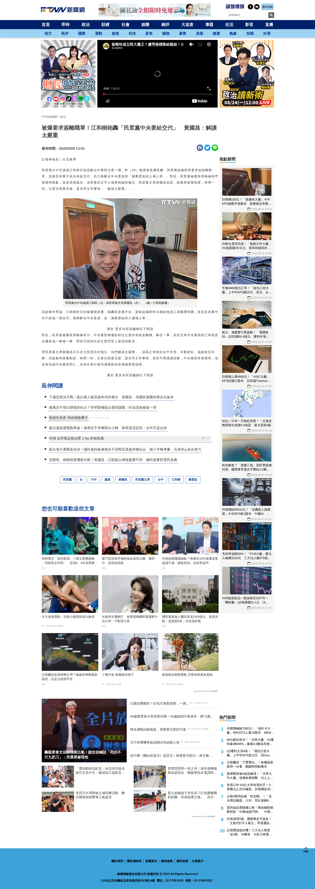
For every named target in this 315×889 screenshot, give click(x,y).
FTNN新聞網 (49, 116)
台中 (161, 479)
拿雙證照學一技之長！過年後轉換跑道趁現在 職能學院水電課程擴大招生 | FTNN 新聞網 (192, 771)
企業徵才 (198, 861)
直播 (269, 24)
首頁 (46, 24)
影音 (249, 24)
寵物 (166, 33)
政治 (86, 24)
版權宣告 (151, 861)
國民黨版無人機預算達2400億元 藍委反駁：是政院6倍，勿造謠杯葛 (190, 619)
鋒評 (166, 24)
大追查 (187, 24)
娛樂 (145, 24)
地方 (48, 33)
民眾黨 (67, 479)
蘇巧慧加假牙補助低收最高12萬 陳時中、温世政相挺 (128, 561)
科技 (132, 33)
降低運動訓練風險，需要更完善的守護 (158, 729)
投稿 (250, 33)
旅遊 (115, 33)
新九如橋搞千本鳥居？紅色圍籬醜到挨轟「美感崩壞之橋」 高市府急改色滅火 (192, 795)
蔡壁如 (192, 479)
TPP (94, 479)
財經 (106, 24)
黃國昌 (122, 479)
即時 (66, 24)
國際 (81, 33)
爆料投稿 (182, 861)
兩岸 (65, 33)
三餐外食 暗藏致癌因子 (118, 674)
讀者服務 (167, 861)
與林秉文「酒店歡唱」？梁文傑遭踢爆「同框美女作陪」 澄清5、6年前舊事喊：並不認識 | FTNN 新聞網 (68, 561)
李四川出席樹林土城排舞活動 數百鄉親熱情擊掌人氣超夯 (100, 795)
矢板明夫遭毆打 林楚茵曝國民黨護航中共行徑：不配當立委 (130, 619)
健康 (216, 33)
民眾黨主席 (142, 479)
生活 (229, 24)
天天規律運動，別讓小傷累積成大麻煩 (68, 616)
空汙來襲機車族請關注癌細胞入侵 (154, 742)
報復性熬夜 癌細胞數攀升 (68, 418)
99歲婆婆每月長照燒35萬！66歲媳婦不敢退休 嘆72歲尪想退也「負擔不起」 (172, 717)
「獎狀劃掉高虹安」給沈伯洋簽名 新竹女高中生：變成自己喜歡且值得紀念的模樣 (101, 771)
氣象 (233, 33)
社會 (126, 24)
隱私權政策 (134, 861)
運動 (98, 33)
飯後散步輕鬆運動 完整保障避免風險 (187, 674)
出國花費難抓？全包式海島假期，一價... (159, 703)
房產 (199, 33)
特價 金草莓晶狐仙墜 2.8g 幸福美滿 (76, 438)
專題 (209, 24)
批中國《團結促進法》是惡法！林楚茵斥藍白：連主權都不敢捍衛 (171, 756)
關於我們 (117, 861)
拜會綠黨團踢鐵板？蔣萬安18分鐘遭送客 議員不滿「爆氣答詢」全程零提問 (190, 561)
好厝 (267, 33)
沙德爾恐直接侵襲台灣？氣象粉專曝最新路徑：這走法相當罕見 (70, 677)
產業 (182, 33)
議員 (107, 479)
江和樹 (176, 479)
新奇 (149, 33)
